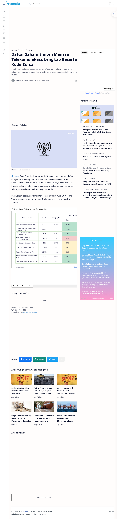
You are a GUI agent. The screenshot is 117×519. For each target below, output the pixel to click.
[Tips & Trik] (104, 189)
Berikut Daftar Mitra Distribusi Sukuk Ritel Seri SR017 (20, 391)
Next (111, 299)
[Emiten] (95, 153)
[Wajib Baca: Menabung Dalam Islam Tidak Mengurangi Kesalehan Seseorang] (21, 406)
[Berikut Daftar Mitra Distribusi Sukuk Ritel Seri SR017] (21, 379)
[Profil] (93, 140)
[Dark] (109, 3)
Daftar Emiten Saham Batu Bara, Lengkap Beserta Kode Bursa (43, 391)
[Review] (101, 126)
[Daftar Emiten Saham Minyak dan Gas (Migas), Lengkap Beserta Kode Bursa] (67, 406)
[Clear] (65, 3)
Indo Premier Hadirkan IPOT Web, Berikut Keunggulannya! (44, 418)
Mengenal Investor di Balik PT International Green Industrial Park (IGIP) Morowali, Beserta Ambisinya (96, 275)
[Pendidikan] (95, 189)
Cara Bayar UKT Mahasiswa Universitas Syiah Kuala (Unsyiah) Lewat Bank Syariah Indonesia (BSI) (98, 195)
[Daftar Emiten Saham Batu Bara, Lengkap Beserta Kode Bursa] (44, 379)
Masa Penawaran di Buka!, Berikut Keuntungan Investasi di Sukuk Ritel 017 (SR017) (66, 391)
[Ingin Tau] (101, 153)
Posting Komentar (44, 497)
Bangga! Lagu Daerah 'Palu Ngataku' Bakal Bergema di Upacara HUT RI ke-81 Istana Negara (97, 257)
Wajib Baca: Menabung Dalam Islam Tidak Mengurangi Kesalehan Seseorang (21, 418)
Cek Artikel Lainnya (98, 299)
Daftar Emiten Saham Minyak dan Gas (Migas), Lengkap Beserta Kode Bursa (66, 418)
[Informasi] (95, 126)
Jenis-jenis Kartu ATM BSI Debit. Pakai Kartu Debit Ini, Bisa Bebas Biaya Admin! (97, 132)
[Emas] (94, 165)
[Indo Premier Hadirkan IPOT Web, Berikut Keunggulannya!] (44, 406)
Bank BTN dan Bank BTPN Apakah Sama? (97, 158)
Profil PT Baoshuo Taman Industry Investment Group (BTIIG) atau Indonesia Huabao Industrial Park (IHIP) (97, 146)
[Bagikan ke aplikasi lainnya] (62, 359)
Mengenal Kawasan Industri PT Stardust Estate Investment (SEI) (97, 182)
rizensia (26, 511)
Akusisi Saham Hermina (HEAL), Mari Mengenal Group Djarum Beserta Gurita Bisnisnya (96, 284)
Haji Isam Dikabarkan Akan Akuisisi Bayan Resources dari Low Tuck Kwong (96, 248)
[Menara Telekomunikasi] (44, 148)
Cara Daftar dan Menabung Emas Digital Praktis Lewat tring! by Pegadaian (97, 170)
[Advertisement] (62, 28)
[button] (113, 3)
